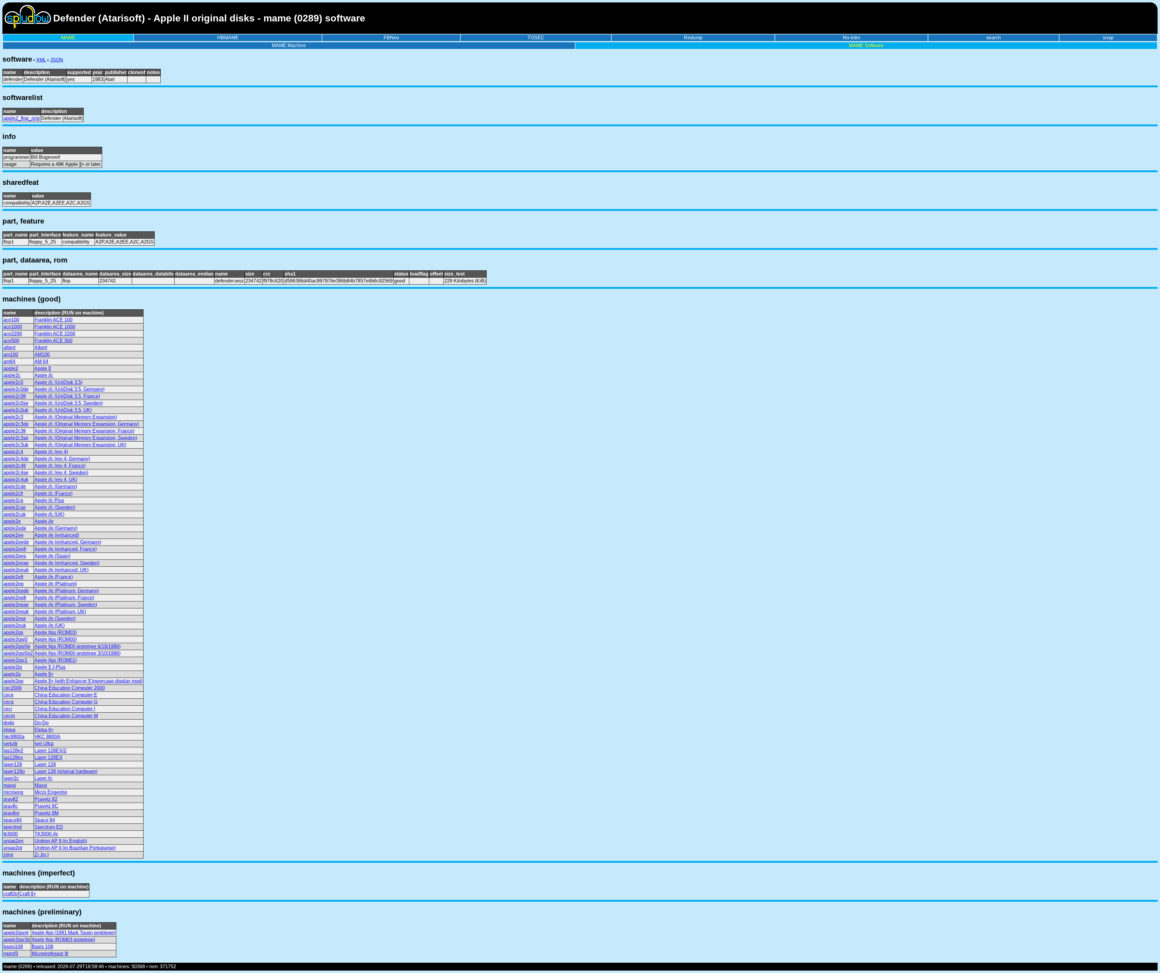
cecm (9, 715)
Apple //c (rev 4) (51, 451)
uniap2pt (12, 847)
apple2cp (13, 500)
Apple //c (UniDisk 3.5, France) (67, 396)
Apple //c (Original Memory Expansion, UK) (80, 444)
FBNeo (391, 37)
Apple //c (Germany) (55, 486)
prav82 (10, 799)
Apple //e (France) (53, 576)
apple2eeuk (16, 569)
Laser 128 (45, 764)
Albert (40, 347)
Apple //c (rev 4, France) (59, 465)
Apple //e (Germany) (55, 528)
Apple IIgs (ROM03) (55, 632)
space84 (12, 820)
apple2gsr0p (16, 646)
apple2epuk (16, 611)
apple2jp (12, 667)
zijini (8, 854)
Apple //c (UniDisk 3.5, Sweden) (68, 403)
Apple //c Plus (49, 500)
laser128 (12, 764)
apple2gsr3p (16, 939)
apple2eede (16, 542)
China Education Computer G (66, 701)
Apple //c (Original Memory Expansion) (75, 417)
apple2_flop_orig (21, 118)
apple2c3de (16, 424)
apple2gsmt (15, 932)
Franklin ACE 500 (53, 340)
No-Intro (851, 37)
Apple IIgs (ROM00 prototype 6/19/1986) (77, 646)
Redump (693, 37)
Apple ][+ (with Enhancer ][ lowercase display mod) (88, 681)
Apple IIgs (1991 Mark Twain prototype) (73, 932)
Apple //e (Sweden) (55, 618)
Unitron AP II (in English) (60, 840)
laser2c (11, 778)
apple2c (12, 375)
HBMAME (228, 37)
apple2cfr (13, 493)
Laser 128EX (48, 757)
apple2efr (13, 576)
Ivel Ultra (43, 743)
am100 (10, 354)
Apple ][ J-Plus (50, 667)
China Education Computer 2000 (69, 688)
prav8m (11, 813)
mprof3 (10, 953)
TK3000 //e (46, 833)
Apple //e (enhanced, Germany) (67, 542)
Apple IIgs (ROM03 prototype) (63, 939)
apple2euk (14, 625)
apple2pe (13, 681)
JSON (56, 60)
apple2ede (14, 528)
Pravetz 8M (46, 813)
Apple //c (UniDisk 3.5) (58, 382)
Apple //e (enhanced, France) (65, 549)
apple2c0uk (15, 410)
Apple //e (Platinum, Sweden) (65, 604)
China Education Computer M (66, 715)
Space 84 (44, 820)
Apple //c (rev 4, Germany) (62, 458)
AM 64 (41, 361)
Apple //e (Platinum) (55, 583)
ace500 (11, 340)
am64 (9, 361)
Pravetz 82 (45, 799)
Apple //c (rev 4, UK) (55, 479)
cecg (8, 701)
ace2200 (12, 333)
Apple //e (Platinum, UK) (60, 611)
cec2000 (12, 688)
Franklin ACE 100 (53, 319)
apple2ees (14, 556)
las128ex (13, 757)
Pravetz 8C (46, 806)
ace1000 (12, 326)
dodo (8, 722)
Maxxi (40, 785)
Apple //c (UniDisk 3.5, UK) (63, 410)
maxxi (9, 785)
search (993, 37)
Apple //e (43, 521)
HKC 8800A (47, 736)
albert (9, 347)
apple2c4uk (15, 479)
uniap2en (13, 840)
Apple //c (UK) (49, 514)
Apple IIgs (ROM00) (55, 639)
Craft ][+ (27, 893)
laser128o (14, 771)
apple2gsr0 (15, 639)
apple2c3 (13, 417)
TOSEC (535, 37)
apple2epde (16, 590)
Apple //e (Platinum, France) (64, 597)
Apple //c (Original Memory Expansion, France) (84, 430)
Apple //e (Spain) (52, 556)
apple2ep (13, 583)
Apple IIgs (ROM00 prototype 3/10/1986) (77, 653)
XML (41, 60)
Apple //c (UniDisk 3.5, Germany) (69, 389)
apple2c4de (16, 458)
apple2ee (13, 535)
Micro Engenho (50, 792)
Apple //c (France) (53, 493)
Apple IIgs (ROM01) (55, 660)
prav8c (10, 806)
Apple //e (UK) (49, 625)
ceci (7, 708)
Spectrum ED (48, 827)
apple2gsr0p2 (18, 653)
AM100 (42, 354)
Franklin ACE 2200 (54, 333)
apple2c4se (15, 472)
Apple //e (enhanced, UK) (61, 569)
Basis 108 (42, 946)
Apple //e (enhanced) (56, 535)
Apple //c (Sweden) (54, 507)
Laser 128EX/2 (50, 750)
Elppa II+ (43, 729)
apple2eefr (14, 549)
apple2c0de (16, 389)
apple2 (10, 368)
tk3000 (10, 833)
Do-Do (41, 722)
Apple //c (43, 375)
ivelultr (10, 743)
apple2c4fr (14, 465)
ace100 (11, 319)
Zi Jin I (41, 854)
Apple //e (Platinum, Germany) (66, 590)
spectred (12, 827)
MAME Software (866, 45)
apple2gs (13, 632)
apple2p (12, 674)
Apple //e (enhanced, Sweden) (66, 562)
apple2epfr (14, 597)
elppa (9, 729)
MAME (68, 37)
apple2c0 (13, 382)
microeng (13, 792)
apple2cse (14, 507)
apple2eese (16, 562)
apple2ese (14, 618)
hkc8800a (13, 736)
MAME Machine (289, 45)
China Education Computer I (64, 708)
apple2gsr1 (15, 660)
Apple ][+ (43, 674)
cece (8, 695)
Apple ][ (42, 368)
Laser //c (43, 778)
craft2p (10, 893)
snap (1108, 37)
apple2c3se (15, 437)
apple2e (12, 521)
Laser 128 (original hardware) (66, 771)
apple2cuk (14, 514)
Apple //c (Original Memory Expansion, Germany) (86, 424)
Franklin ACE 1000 (54, 326)
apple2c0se (15, 403)
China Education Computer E (65, 695)
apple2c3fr (14, 430)
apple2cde (14, 486)
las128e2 (13, 750)
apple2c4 (13, 451)
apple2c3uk (15, 444)
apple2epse (16, 604)
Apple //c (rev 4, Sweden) (61, 472)
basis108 (13, 946)
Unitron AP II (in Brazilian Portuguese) (75, 847)
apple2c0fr (14, 396)
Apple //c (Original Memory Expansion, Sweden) (85, 437)
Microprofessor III (50, 953)
